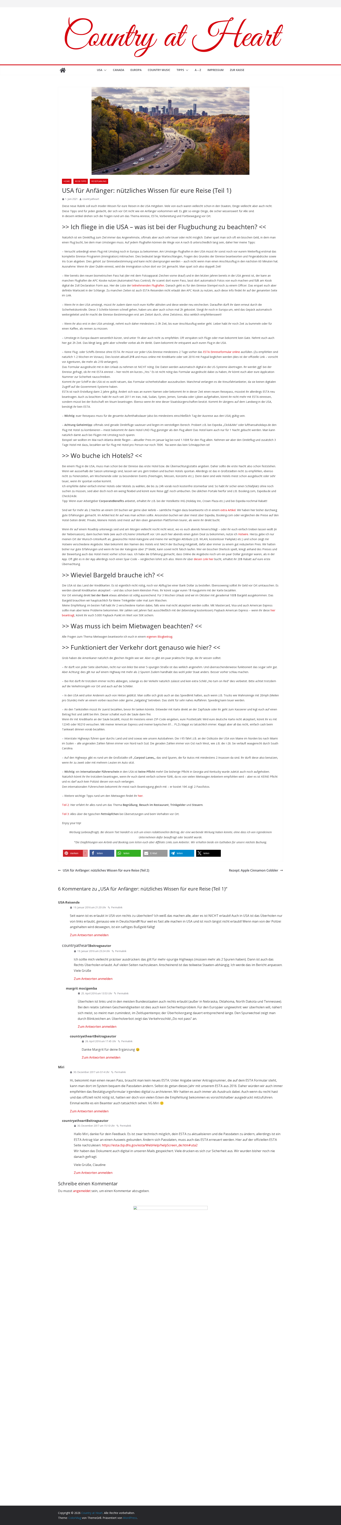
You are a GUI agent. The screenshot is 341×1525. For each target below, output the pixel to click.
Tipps (180, 70)
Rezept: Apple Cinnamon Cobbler (253, 870)
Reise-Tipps (80, 181)
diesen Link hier (204, 559)
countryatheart (90, 199)
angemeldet (82, 1191)
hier (140, 796)
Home (67, 181)
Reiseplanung (99, 181)
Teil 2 (65, 805)
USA (99, 70)
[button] (104, 70)
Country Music (159, 70)
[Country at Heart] (62, 70)
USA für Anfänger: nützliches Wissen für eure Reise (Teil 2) (106, 870)
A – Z (198, 70)
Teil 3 (65, 814)
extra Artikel (228, 510)
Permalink (116, 907)
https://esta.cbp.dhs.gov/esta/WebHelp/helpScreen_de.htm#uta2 (150, 1145)
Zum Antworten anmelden (89, 935)
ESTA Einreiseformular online (221, 352)
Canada (118, 70)
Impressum (215, 70)
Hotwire (243, 534)
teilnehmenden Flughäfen (148, 285)
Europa (135, 70)
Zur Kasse (237, 70)
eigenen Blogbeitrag (159, 636)
